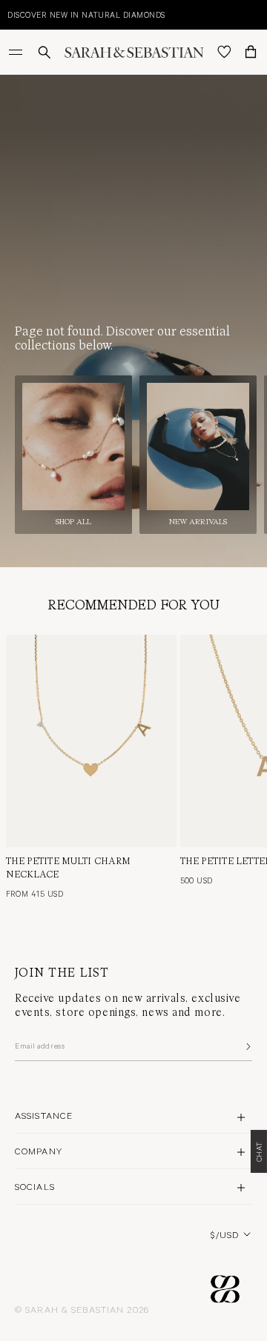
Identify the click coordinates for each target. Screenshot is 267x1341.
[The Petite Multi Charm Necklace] (91, 741)
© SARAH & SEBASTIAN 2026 (82, 1309)
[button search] (44, 52)
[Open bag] (250, 51)
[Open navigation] (17, 51)
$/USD (225, 1234)
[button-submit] (247, 1046)
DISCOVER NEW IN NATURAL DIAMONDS (86, 14)
